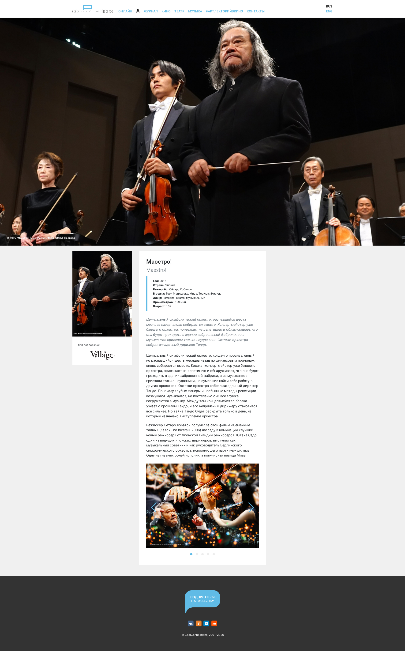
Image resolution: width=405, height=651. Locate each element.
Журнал (151, 11)
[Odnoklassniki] (198, 623)
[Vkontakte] (190, 623)
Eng (329, 11)
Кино (166, 11)
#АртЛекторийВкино (224, 11)
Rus (329, 6)
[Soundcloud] (214, 623)
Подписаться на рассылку (202, 599)
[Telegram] (206, 623)
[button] (191, 554)
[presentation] (154, 507)
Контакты (256, 11)
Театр (179, 11)
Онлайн (125, 11)
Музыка (195, 11)
